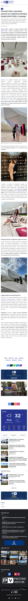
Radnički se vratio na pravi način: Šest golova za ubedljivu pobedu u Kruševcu (17, 447)
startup (20, 360)
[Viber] (20, 365)
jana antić (9, 360)
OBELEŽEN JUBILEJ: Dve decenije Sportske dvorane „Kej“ (16, 440)
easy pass (11, 358)
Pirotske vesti (5, 99)
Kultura (6, 387)
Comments (22, 435)
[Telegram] (17, 365)
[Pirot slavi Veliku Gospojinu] (23, 562)
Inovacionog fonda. (10, 299)
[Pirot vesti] (8, 2)
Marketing (8, 594)
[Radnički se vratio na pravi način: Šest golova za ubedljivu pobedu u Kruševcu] (4, 447)
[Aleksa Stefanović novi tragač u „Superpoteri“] (4, 453)
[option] (14, 389)
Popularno (13, 435)
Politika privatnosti (14, 594)
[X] (11, 365)
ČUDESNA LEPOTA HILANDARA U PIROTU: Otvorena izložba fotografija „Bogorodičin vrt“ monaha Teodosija (13, 394)
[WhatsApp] (14, 365)
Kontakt (20, 594)
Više (7, 5)
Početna (3, 5)
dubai (6, 358)
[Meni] (1, 2)
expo (16, 358)
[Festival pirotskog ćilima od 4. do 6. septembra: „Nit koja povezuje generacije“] (5, 562)
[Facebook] (7, 365)
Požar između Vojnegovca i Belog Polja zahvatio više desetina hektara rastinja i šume (18, 465)
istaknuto (21, 358)
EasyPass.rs (4, 79)
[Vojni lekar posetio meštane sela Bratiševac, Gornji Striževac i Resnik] (14, 562)
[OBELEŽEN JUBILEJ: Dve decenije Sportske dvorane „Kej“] (4, 441)
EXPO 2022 (4, 30)
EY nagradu (18, 190)
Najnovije (5, 435)
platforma (15, 360)
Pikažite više (14, 488)
